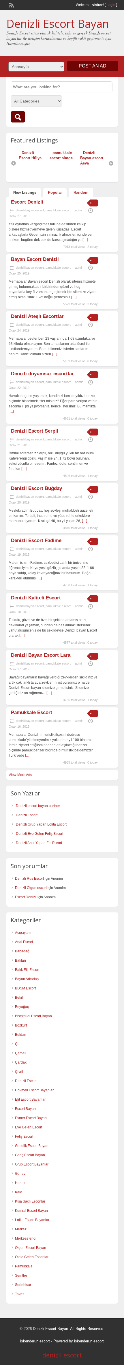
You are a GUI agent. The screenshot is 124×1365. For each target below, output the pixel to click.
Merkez (21, 1229)
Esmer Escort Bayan (31, 1118)
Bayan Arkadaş (27, 979)
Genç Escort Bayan (30, 1155)
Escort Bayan (25, 1109)
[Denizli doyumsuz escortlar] (104, 153)
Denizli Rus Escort (29, 879)
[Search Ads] (18, 116)
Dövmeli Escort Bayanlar (34, 1090)
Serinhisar (23, 1285)
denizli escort (62, 1355)
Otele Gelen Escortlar (31, 1257)
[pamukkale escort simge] (43, 153)
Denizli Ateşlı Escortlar (37, 316)
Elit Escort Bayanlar (30, 1099)
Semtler (21, 1275)
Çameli (20, 1053)
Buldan (20, 1035)
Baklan (20, 960)
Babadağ (22, 951)
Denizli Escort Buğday (36, 488)
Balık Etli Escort (27, 970)
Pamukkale (24, 1266)
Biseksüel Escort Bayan (33, 1016)
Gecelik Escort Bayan (31, 1146)
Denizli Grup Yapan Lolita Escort (41, 824)
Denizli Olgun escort (31, 888)
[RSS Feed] (11, 4)
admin (79, 210)
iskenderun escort (35, 1341)
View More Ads (20, 775)
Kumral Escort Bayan (31, 1211)
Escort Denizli (27, 202)
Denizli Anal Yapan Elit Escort (39, 843)
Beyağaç (22, 1007)
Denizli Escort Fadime (36, 540)
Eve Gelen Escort (28, 1127)
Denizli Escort (26, 815)
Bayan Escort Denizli (35, 259)
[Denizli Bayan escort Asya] (74, 153)
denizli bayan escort (30, 210)
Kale (18, 1192)
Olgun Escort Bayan (30, 1248)
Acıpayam (23, 933)
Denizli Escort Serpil (34, 431)
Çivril (19, 1072)
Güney (20, 1174)
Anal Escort (24, 942)
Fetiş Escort (24, 1137)
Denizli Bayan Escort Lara (40, 655)
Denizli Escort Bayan (57, 23)
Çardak (21, 1062)
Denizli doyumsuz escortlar (42, 373)
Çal (17, 1044)
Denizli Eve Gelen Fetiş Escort (39, 834)
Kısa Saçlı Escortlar (30, 1201)
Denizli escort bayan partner (38, 806)
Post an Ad (92, 65)
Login (110, 5)
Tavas (19, 1294)
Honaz (20, 1183)
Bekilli (20, 998)
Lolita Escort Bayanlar (32, 1220)
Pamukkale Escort (31, 712)
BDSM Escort (25, 988)
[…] (85, 240)
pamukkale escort (58, 210)
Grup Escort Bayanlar (31, 1164)
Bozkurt (21, 1025)
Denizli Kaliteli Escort (36, 598)
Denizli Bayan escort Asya (85, 158)
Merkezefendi (25, 1238)
